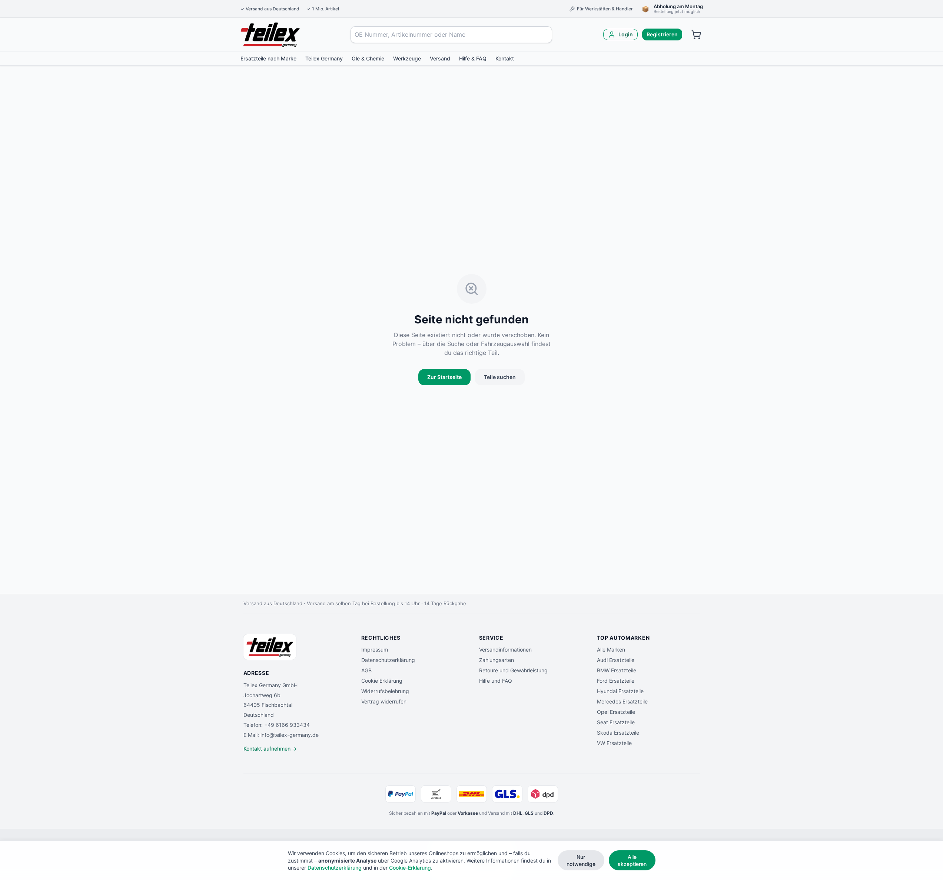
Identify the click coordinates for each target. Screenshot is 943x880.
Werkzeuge (407, 58)
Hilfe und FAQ (495, 681)
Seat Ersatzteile (616, 722)
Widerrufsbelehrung (385, 691)
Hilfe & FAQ (473, 58)
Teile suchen (500, 377)
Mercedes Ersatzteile (622, 701)
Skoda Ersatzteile (618, 732)
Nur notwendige (581, 860)
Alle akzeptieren (632, 860)
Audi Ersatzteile (615, 660)
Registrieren (662, 34)
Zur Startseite (444, 377)
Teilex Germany (324, 58)
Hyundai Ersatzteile (620, 691)
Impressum (374, 649)
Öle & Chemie (368, 58)
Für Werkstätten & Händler (605, 8)
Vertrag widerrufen (383, 701)
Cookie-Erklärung (410, 867)
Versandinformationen (505, 649)
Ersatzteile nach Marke (268, 58)
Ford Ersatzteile (615, 681)
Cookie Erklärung (381, 681)
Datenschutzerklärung (388, 660)
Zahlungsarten (496, 660)
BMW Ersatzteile (616, 670)
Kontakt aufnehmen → (270, 748)
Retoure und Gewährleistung (513, 670)
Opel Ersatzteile (616, 712)
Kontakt (504, 58)
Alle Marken (611, 649)
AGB (366, 670)
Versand (440, 58)
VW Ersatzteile (614, 743)
